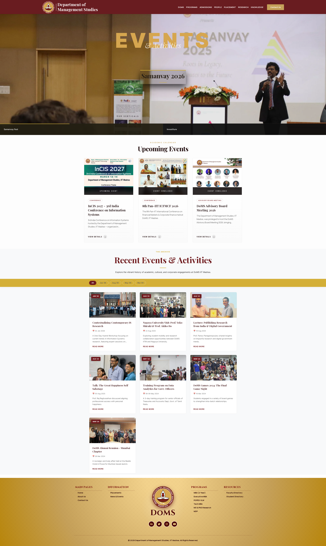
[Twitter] (159, 524)
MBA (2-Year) (200, 493)
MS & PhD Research (202, 507)
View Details (97, 236)
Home (80, 493)
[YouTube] (174, 524)
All (93, 283)
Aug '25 (115, 283)
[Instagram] (167, 524)
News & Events (116, 496)
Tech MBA (198, 504)
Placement (230, 7)
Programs (191, 7)
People (218, 7)
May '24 (128, 283)
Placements (115, 493)
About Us (82, 496)
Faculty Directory (234, 493)
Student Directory (234, 496)
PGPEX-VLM (199, 500)
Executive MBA (200, 496)
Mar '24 (140, 283)
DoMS (181, 7)
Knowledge (257, 7)
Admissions (206, 7)
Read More (98, 346)
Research (243, 7)
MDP (196, 511)
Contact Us (275, 7)
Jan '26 (103, 283)
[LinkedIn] (151, 524)
